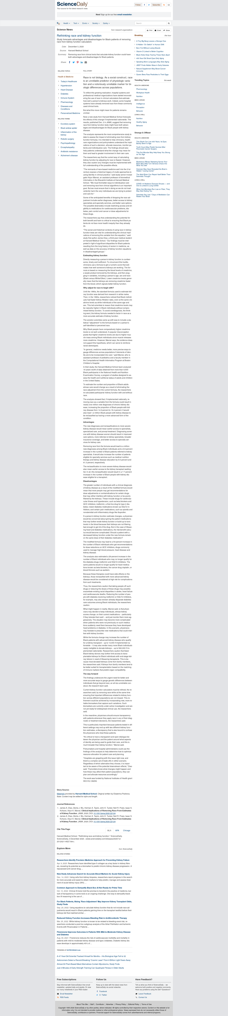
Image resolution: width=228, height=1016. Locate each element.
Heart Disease (67, 89)
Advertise (109, 1004)
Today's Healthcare (69, 81)
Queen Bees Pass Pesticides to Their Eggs (152, 74)
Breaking (139, 35)
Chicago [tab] (126, 830)
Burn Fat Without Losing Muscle (148, 48)
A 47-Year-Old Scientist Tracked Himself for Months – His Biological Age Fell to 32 (91, 956)
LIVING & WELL (140, 115)
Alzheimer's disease (69, 155)
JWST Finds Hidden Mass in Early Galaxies (152, 65)
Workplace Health (143, 92)
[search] (168, 23)
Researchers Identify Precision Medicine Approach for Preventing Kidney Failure (93, 860)
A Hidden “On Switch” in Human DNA (150, 44)
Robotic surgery (67, 139)
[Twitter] (73, 62)
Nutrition (139, 96)
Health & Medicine (65, 76)
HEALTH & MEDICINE (142, 85)
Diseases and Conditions (66, 107)
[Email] (85, 62)
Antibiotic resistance (69, 151)
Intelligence (140, 103)
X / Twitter (103, 995)
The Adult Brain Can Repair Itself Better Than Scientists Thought (153, 175)
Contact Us (143, 997)
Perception (140, 107)
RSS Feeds (64, 997)
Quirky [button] (105, 23)
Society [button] (95, 23)
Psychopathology (68, 143)
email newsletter (124, 14)
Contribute (100, 1004)
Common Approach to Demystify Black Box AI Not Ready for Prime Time (89, 887)
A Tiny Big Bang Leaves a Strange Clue (151, 41)
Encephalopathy (67, 147)
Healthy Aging (141, 122)
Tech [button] (76, 23)
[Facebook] (69, 62)
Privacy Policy (121, 1004)
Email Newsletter (66, 993)
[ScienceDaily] (72, 4)
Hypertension (66, 85)
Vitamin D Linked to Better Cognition (150, 51)
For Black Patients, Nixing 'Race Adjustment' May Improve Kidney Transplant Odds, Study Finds (94, 903)
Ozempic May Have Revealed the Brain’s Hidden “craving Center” (151, 170)
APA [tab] (117, 830)
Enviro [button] (85, 23)
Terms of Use (147, 1004)
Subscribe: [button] (157, 5)
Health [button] (66, 23)
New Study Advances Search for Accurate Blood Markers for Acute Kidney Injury (93, 873)
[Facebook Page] (144, 5)
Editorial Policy (133, 1004)
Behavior (139, 111)
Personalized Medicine (70, 113)
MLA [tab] (109, 830)
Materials (61, 793)
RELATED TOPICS (64, 71)
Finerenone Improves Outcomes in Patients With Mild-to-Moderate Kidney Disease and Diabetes (94, 933)
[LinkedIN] (81, 62)
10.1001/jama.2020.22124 (104, 813)
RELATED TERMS (64, 119)
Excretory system (68, 123)
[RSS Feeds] (164, 5)
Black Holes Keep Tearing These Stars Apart (153, 55)
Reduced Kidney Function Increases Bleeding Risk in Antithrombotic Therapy (92, 918)
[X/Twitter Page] (149, 5)
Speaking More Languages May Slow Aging (152, 61)
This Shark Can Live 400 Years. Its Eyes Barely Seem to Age (151, 142)
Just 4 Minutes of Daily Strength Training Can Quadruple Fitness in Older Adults (90, 967)
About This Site (82, 1004)
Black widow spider (69, 128)
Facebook (103, 991)
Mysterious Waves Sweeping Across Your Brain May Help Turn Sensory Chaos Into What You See (151, 163)
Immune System (67, 98)
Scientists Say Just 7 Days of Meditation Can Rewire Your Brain (153, 195)
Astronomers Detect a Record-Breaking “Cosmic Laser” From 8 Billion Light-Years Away (94, 960)
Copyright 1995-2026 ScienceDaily (71, 1007)
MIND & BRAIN (140, 100)
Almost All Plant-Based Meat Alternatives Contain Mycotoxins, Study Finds (88, 964)
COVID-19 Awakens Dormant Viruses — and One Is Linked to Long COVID (153, 184)
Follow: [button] (138, 5)
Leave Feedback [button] (145, 993)
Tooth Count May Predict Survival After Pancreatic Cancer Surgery (150, 148)
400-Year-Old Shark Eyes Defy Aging (150, 58)
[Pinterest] (77, 62)
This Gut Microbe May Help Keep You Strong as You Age (153, 153)
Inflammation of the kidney (69, 133)
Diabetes (64, 93)
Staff (92, 1004)
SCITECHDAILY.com (74, 950)
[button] (150, 30)
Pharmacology (67, 102)
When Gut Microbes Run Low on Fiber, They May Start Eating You (153, 190)
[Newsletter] (168, 5)
